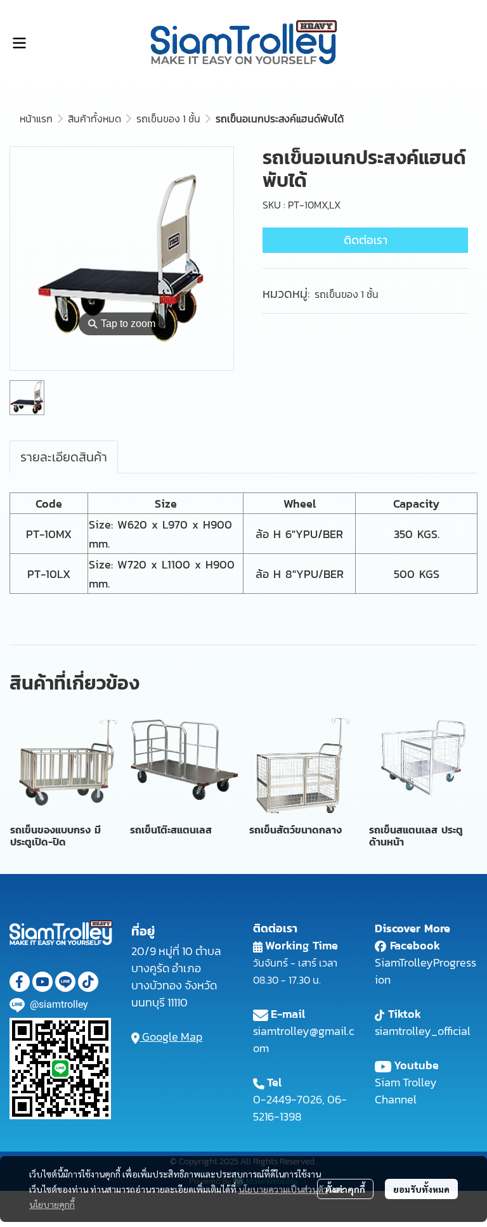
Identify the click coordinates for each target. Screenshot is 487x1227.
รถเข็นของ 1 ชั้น (168, 118)
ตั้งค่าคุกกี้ (345, 1189)
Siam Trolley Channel (406, 1091)
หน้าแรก (36, 118)
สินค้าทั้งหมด (94, 118)
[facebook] (20, 982)
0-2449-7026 (287, 1099)
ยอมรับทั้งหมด (421, 1189)
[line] (65, 982)
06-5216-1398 (300, 1108)
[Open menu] (19, 43)
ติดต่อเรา (365, 239)
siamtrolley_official (423, 1030)
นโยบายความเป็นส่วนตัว (283, 1189)
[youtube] (42, 982)
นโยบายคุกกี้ (52, 1204)
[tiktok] (88, 982)
